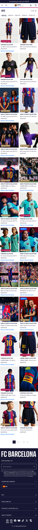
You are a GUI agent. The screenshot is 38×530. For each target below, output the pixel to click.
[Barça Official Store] (18, 5)
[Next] (28, 442)
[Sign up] (34, 466)
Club (11, 522)
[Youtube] (19, 520)
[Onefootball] (30, 520)
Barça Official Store (21, 526)
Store (7, 522)
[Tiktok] (22, 520)
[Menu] (2, 5)
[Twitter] (26, 520)
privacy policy (11, 472)
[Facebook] (15, 520)
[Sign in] (31, 5)
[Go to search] (6, 5)
